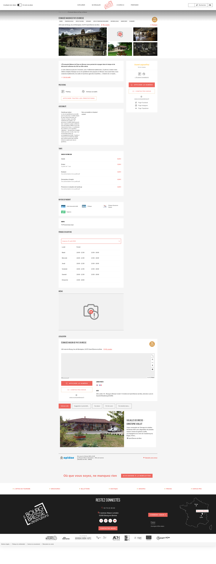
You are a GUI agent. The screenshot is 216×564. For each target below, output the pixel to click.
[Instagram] (106, 521)
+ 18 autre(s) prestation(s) (142, 77)
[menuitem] (81, 5)
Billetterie (85, 489)
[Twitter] (110, 521)
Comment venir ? (158, 515)
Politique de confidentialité (18, 544)
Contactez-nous (108, 528)
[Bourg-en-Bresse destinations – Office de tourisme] (36, 525)
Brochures (55, 489)
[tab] (89, 241)
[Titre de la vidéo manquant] (91, 312)
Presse (169, 489)
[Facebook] (101, 521)
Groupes (142, 489)
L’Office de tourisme (22, 489)
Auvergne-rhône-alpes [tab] (157, 526)
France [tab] (153, 522)
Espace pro (197, 489)
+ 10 (145, 49)
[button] (200, 4)
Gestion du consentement (33, 544)
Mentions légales (5, 544)
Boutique (114, 489)
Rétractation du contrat (48, 544)
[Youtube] (115, 521)
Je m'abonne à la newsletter (137, 475)
